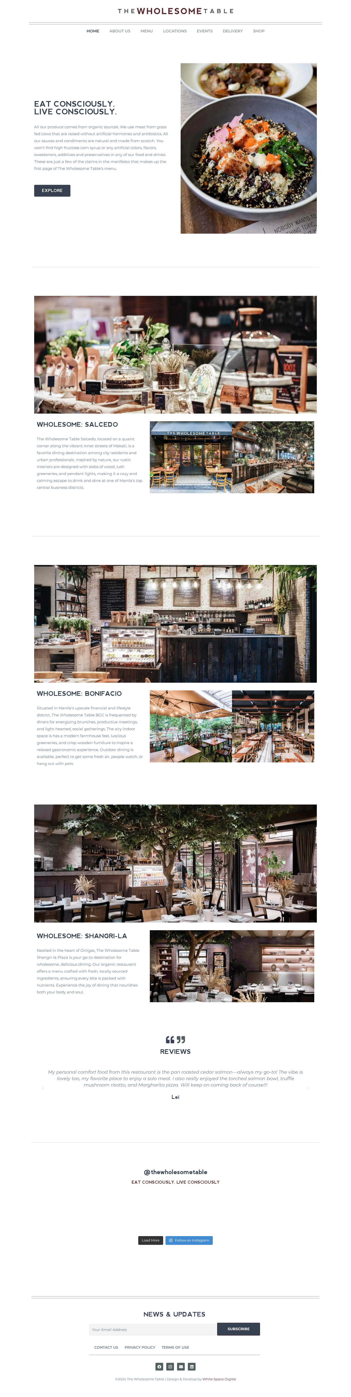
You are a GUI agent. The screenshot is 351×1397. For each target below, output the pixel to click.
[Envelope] (181, 1367)
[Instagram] (170, 1367)
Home (93, 31)
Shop (259, 31)
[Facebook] (159, 1367)
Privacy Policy (140, 1347)
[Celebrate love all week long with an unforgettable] (67, 1212)
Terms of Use (175, 1347)
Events (205, 31)
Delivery (233, 31)
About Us (119, 31)
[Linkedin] (192, 1367)
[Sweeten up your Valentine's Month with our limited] (212, 1212)
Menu (147, 31)
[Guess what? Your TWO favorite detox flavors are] (139, 1212)
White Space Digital (219, 1379)
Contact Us (106, 1347)
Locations (175, 31)
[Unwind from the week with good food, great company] (285, 1212)
